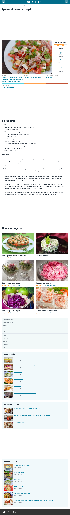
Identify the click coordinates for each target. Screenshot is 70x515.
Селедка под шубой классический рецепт (26, 365)
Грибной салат (18, 372)
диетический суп (19, 486)
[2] (58, 45)
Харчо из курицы (19, 472)
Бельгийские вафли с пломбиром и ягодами (27, 408)
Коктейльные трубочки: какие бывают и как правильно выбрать (32, 415)
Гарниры (7, 332)
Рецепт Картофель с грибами (22, 493)
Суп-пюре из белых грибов (22, 465)
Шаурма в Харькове (20, 422)
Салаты (10, 5)
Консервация (8, 348)
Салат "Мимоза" (18, 358)
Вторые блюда (8, 322)
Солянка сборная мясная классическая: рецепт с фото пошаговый (34, 500)
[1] (55, 45)
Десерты (6, 338)
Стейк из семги (18, 379)
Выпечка (6, 335)
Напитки (6, 341)
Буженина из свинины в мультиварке (25, 393)
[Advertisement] (35, 24)
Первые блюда (8, 319)
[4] (63, 45)
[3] (60, 45)
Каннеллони (17, 386)
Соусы (6, 344)
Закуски (6, 328)
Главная (4, 5)
